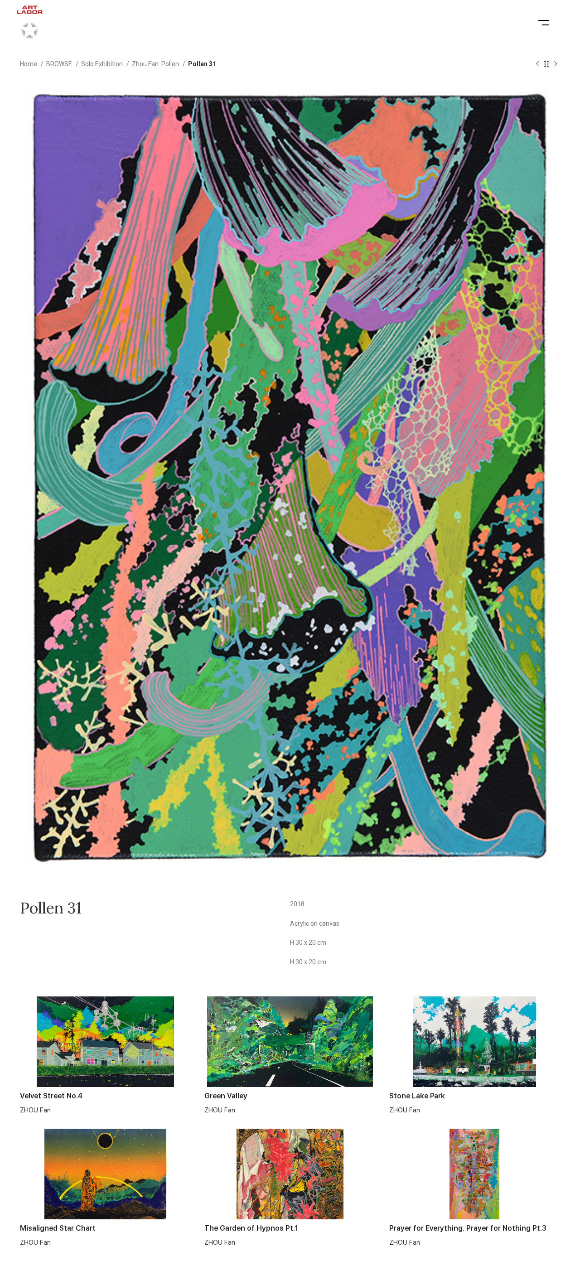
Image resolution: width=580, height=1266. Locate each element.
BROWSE (59, 64)
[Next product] (555, 64)
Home (29, 64)
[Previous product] (537, 64)
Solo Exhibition (102, 64)
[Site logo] (29, 22)
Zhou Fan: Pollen (156, 64)
